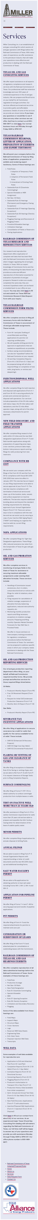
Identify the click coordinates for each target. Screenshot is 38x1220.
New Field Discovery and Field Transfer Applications (19, 423)
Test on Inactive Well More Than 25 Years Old (18, 804)
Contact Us (11, 1179)
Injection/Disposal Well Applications (18, 380)
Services (10, 1174)
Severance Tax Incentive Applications (18, 720)
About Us (10, 1171)
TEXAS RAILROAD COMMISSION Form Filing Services (18, 308)
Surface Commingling (17, 784)
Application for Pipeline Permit (19, 896)
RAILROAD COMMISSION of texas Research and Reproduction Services (18, 241)
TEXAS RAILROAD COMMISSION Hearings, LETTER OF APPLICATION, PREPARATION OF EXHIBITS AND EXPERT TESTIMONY (18, 141)
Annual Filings (12, 847)
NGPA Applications (15, 532)
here (19, 124)
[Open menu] (4, 21)
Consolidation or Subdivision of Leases (17, 936)
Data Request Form (14, 1177)
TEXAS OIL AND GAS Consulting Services (16, 74)
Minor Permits (12, 831)
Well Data (9, 1047)
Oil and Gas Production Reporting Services (18, 661)
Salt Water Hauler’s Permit (16, 872)
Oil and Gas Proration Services (17, 557)
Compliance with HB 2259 (16, 463)
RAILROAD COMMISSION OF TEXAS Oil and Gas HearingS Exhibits (18, 958)
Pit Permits (10, 916)
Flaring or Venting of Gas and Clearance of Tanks (17, 758)
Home (9, 1169)
